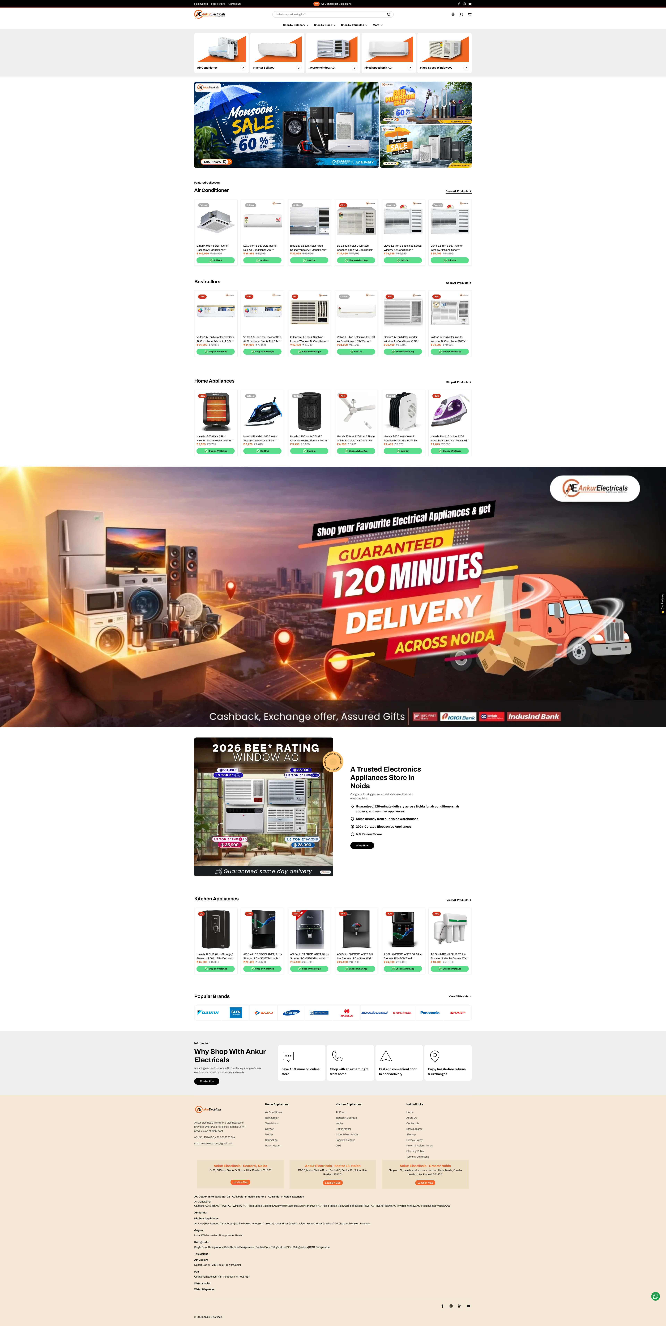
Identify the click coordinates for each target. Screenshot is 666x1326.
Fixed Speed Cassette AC (262, 1205)
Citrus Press (227, 1223)
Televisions (201, 1254)
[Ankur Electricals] (286, 125)
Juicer (301, 1223)
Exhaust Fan (215, 1276)
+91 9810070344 (225, 1137)
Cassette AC (201, 1205)
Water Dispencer (204, 1289)
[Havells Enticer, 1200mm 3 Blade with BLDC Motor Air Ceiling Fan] (356, 411)
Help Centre (201, 3)
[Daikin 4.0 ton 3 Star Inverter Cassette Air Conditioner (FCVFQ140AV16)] (216, 220)
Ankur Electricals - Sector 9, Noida (240, 1166)
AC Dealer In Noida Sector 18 (212, 1196)
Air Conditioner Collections (336, 3)
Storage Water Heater (230, 1235)
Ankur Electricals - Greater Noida (425, 1166)
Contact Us (234, 3)
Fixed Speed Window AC (435, 1205)
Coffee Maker (242, 1223)
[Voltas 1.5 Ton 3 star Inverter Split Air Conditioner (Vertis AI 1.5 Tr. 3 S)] (262, 312)
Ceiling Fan (200, 1276)
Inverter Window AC (408, 1205)
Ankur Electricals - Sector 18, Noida (333, 1166)
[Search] (389, 14)
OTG (335, 1223)
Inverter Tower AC (386, 1205)
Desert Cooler (202, 1264)
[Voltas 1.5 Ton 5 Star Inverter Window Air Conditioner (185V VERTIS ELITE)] (450, 312)
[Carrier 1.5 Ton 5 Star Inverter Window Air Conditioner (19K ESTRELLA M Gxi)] (403, 312)
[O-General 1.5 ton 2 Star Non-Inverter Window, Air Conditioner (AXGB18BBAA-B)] (309, 312)
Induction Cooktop (262, 1223)
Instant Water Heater (205, 1235)
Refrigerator (202, 1242)
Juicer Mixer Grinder (285, 1223)
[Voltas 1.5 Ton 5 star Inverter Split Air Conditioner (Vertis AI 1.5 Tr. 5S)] (216, 312)
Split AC (214, 1205)
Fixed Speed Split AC (335, 1205)
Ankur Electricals (213, 1317)
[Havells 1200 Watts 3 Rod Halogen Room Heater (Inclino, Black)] (216, 411)
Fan (196, 1271)
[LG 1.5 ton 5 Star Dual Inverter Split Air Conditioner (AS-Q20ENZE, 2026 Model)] (262, 220)
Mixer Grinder (323, 1223)
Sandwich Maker (348, 1223)
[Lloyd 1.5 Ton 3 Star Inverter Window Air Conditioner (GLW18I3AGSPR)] (450, 220)
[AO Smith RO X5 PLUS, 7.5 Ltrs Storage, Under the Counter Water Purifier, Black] (450, 929)
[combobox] (333, 14)
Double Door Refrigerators (270, 1247)
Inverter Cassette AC (290, 1205)
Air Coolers (201, 1259)
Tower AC (226, 1205)
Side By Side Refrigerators (239, 1247)
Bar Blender (212, 1223)
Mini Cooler (217, 1264)
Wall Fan (244, 1276)
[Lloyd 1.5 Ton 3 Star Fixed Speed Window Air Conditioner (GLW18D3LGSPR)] (403, 220)
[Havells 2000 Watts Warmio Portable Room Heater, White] (403, 411)
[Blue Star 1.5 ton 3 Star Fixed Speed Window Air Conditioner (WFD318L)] (309, 220)
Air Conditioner (202, 1201)
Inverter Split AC (312, 1205)
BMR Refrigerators (319, 1247)
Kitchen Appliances (206, 1218)
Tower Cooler (233, 1264)
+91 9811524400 (204, 1137)
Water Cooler (202, 1283)
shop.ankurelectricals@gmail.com (213, 1143)
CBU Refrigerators (297, 1247)
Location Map (240, 1182)
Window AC (239, 1205)
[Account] (461, 14)
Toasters (365, 1223)
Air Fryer (199, 1223)
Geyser (198, 1230)
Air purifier (200, 1212)
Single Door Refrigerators (208, 1247)
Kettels (310, 1223)
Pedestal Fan (230, 1276)
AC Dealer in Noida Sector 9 (249, 1196)
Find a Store (218, 3)
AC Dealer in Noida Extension (286, 1196)
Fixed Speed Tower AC (361, 1205)
